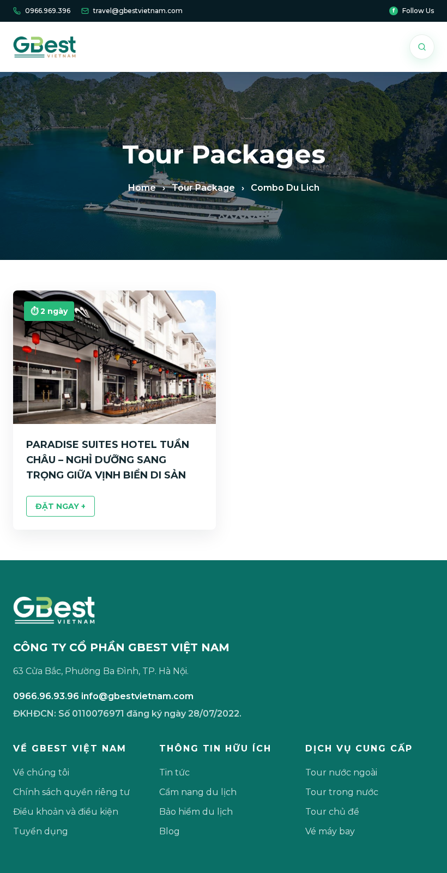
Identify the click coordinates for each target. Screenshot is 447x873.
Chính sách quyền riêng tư (71, 792)
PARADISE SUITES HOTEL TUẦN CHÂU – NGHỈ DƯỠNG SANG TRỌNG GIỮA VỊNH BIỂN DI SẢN (107, 460)
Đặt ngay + (60, 506)
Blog (169, 831)
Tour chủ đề (332, 812)
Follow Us (413, 11)
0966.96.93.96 (46, 696)
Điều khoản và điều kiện (65, 812)
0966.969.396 (47, 11)
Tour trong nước (341, 792)
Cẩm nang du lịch (198, 792)
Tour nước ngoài (341, 772)
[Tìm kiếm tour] (422, 47)
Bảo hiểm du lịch (196, 812)
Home (142, 188)
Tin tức (174, 772)
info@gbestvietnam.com (137, 696)
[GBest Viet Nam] (44, 47)
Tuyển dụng (40, 831)
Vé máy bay (330, 831)
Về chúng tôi (41, 772)
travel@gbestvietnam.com (138, 11)
